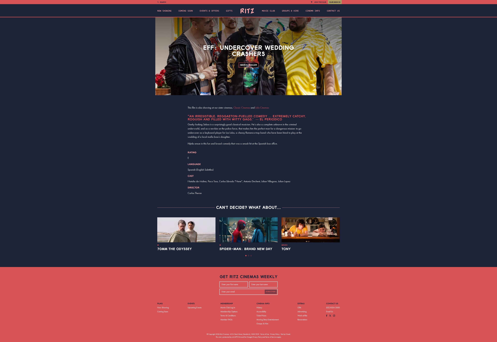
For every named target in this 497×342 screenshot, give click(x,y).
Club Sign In (334, 2)
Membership (226, 303)
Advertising (302, 311)
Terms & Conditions (228, 315)
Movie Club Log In (227, 307)
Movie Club (268, 11)
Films (160, 303)
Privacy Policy (275, 334)
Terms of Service (271, 337)
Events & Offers (209, 11)
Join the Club (320, 2)
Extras (301, 303)
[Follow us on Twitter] (330, 315)
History (259, 307)
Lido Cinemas (262, 107)
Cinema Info (313, 11)
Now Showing (164, 11)
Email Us (329, 311)
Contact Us (333, 11)
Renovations (302, 319)
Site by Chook (285, 334)
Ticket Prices (261, 315)
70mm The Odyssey (174, 249)
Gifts (229, 11)
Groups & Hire (290, 11)
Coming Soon (185, 11)
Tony (286, 249)
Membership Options (228, 311)
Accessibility (261, 311)
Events (191, 303)
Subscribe (271, 292)
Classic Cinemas (241, 107)
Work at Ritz (302, 315)
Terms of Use (264, 334)
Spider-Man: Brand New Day (245, 249)
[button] (246, 255)
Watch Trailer (248, 65)
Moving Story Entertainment (268, 319)
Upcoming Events (195, 307)
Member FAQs (226, 319)
